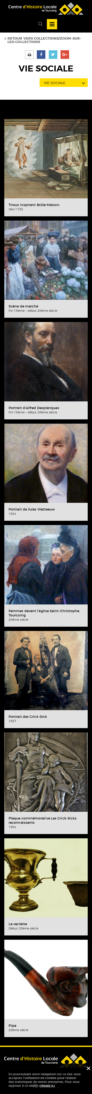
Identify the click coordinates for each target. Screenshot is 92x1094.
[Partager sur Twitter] (53, 54)
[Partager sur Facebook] (41, 54)
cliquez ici (47, 1086)
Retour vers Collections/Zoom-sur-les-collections (44, 40)
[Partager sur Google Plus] (65, 54)
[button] (39, 24)
